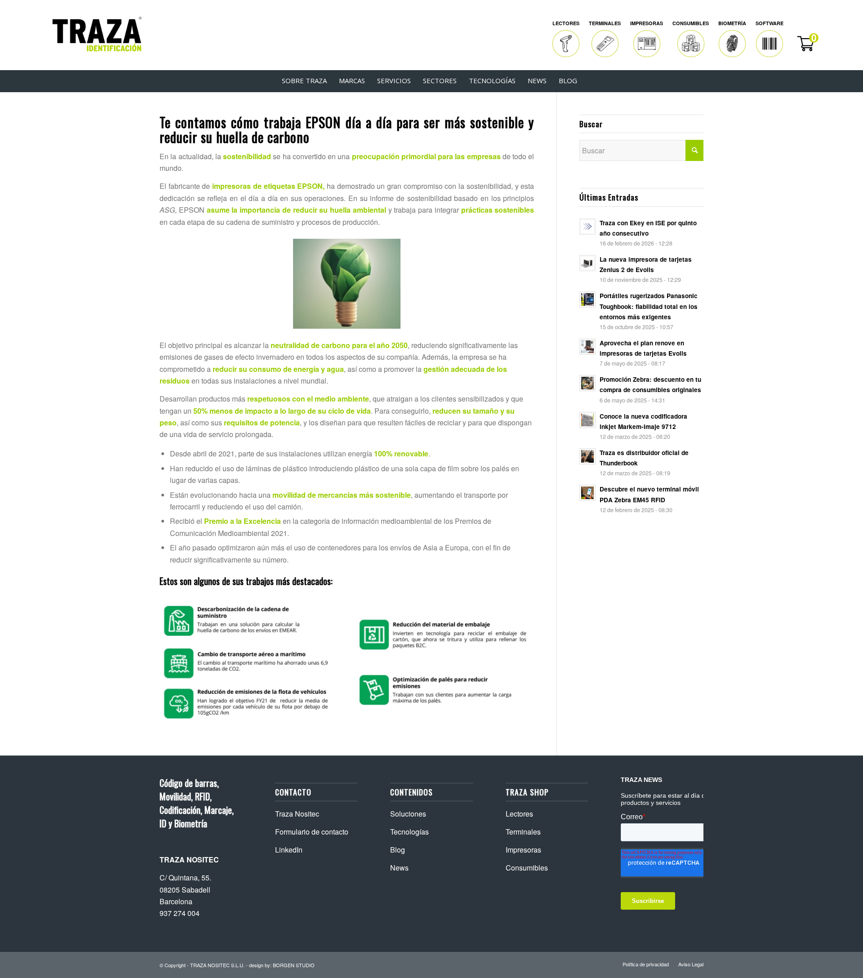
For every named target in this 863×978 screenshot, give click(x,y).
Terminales (523, 831)
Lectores (519, 813)
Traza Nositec (297, 813)
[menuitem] (566, 39)
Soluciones (408, 813)
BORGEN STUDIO (294, 965)
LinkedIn (288, 849)
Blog (397, 849)
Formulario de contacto (311, 831)
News (399, 867)
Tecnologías (409, 831)
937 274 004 (180, 913)
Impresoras (523, 849)
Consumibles (527, 867)
